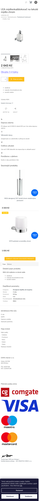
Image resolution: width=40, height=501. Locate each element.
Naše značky (4, 332)
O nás (2, 314)
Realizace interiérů (6, 347)
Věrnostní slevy (6, 135)
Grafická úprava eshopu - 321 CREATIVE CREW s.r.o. (16, 461)
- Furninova (4, 337)
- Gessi (3, 340)
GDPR (2, 317)
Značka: (6, 19)
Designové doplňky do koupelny (22, 290)
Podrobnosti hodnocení (24, 17)
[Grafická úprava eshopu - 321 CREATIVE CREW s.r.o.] (7, 456)
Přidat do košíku (17, 79)
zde (21, 486)
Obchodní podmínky (7, 322)
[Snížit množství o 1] (7, 80)
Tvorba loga (4, 459)
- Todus (3, 344)
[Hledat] (26, 2)
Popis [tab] (4, 264)
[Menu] (36, 2)
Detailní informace (6, 103)
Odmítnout (10, 496)
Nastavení (19, 490)
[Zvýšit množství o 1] (7, 78)
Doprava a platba (6, 319)
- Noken (3, 342)
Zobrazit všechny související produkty (20, 259)
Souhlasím (28, 496)
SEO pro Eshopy (13, 459)
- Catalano (4, 335)
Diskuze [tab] (9, 264)
